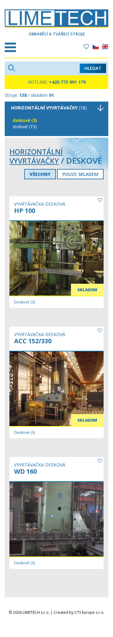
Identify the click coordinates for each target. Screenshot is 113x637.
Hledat (92, 68)
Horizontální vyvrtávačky (36, 156)
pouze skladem (80, 174)
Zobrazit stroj (37, 251)
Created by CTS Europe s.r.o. (79, 612)
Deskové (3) (25, 120)
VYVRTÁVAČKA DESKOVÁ (39, 204)
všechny (40, 174)
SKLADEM (87, 289)
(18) (49, 108)
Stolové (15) (25, 126)
